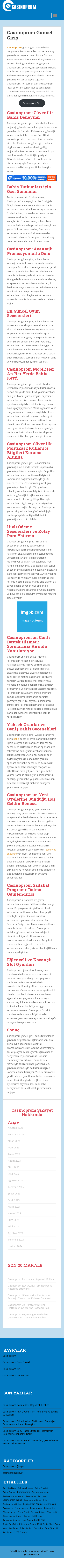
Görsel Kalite (52, 1512)
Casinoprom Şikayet (14, 1466)
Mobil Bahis (42, 1524)
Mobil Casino (54, 1524)
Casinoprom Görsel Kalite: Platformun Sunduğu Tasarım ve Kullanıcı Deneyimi (29, 1297)
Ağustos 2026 (15, 1127)
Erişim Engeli (23, 1512)
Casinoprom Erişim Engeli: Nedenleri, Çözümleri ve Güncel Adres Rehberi (28, 1316)
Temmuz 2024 (16, 1239)
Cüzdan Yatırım (9, 1512)
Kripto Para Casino (27, 1524)
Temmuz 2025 (16, 1187)
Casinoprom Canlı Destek (17, 1362)
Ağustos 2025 (15, 1180)
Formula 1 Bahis (38, 1512)
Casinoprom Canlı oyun (36, 1496)
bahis (16, 738)
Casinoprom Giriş (32, 103)
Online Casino (25, 1528)
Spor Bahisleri (9, 1532)
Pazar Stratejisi (51, 1528)
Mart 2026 (13, 1147)
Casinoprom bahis (40, 1492)
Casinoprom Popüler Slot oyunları (39, 1504)
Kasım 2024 (14, 1213)
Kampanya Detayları (11, 1520)
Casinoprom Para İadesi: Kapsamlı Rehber (31, 1279)
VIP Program (22, 1532)
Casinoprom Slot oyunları (42, 1508)
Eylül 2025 (13, 1173)
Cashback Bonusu (25, 1488)
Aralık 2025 (14, 1154)
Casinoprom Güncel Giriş (16, 1375)
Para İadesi (38, 1528)
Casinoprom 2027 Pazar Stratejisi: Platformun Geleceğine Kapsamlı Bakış (29, 1306)
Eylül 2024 (13, 1226)
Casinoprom (14, 47)
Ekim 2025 (13, 1167)
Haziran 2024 (15, 1246)
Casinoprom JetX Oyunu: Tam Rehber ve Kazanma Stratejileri (30, 1287)
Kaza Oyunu (27, 1520)
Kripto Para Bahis (10, 1524)
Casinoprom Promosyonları (16, 1508)
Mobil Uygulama (10, 1528)
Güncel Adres (9, 1516)
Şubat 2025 (14, 1193)
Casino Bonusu (9, 1492)
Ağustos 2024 (15, 1233)
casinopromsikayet (13, 1472)
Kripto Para (39, 1520)
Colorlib (14, 1551)
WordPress (46, 1551)
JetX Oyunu (37, 1516)
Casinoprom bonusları (13, 1496)
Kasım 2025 (14, 1160)
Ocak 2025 (14, 1200)
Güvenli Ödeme (23, 1516)
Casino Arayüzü (41, 1488)
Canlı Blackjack (9, 1488)
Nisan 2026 (14, 1141)
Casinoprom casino (12, 1499)
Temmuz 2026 (16, 1134)
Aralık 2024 (14, 1206)
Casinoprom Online (12, 1504)
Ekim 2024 (13, 1219)
